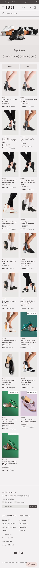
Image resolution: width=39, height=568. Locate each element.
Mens (16, 56)
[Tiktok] (22, 553)
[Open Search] (3, 13)
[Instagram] (19, 553)
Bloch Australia (15, 562)
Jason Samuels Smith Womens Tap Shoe (9, 180)
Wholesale (23, 527)
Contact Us (6, 520)
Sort (28, 66)
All (33, 56)
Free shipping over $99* (8, 2)
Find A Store (24, 523)
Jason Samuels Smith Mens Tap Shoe (27, 261)
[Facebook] (15, 553)
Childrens (25, 56)
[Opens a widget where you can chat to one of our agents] (31, 564)
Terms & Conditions (8, 538)
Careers (22, 530)
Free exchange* (22, 2)
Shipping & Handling (9, 527)
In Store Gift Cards (8, 545)
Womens (7, 56)
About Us (23, 520)
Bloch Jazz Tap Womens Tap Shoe (28, 99)
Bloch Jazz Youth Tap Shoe (9, 261)
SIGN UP (33, 506)
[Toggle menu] (3, 7)
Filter (10, 66)
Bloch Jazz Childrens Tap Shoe (9, 301)
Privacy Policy (6, 534)
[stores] (37, 2)
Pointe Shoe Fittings (8, 523)
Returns (4, 530)
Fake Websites (7, 541)
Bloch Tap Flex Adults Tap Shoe (9, 99)
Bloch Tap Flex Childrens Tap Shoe (27, 221)
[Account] (30, 6)
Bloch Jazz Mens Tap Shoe (27, 139)
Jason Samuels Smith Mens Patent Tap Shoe (28, 340)
